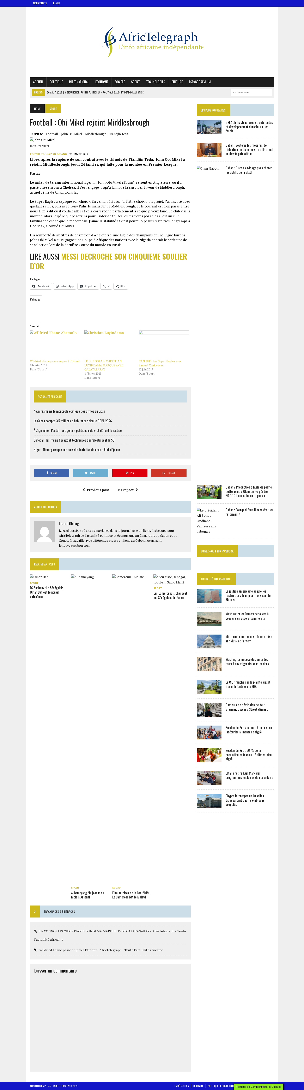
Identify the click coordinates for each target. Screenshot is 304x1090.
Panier (56, 3)
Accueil (38, 81)
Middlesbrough (95, 134)
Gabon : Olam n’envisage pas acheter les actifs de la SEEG (249, 170)
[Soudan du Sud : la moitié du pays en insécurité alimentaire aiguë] (209, 736)
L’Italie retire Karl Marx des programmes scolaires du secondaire (249, 775)
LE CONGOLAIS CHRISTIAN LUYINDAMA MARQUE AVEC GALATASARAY (103, 365)
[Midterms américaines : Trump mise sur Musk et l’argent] (209, 645)
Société (120, 81)
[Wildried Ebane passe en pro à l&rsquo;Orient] (55, 344)
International (79, 81)
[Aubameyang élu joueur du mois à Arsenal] (89, 882)
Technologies (155, 81)
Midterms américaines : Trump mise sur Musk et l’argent (249, 638)
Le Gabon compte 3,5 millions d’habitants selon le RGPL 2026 (73, 420)
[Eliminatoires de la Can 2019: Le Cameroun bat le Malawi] (131, 882)
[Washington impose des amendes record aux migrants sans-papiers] (209, 668)
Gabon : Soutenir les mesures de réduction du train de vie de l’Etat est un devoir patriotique (249, 149)
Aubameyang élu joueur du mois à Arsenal (87, 895)
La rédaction (182, 1086)
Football (52, 134)
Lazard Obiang (56, 154)
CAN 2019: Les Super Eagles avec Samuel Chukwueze (160, 363)
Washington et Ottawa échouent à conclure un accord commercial (247, 616)
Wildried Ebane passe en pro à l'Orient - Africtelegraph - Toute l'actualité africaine (101, 950)
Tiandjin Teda (118, 134)
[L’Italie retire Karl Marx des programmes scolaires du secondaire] (209, 782)
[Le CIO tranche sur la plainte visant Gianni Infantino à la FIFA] (209, 691)
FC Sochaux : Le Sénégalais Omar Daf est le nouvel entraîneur (46, 592)
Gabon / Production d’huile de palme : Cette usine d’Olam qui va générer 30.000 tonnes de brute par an (249, 491)
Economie (101, 81)
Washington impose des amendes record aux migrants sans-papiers (247, 661)
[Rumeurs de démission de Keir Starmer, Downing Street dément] (209, 713)
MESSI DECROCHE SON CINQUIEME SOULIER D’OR (108, 261)
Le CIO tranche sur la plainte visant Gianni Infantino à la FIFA (248, 684)
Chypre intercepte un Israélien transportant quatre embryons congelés (245, 800)
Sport (135, 81)
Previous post (98, 490)
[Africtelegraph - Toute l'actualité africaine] (152, 42)
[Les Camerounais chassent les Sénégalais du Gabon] (172, 582)
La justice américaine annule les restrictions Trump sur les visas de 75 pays (248, 595)
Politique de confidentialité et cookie (229, 1086)
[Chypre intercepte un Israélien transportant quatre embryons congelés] (209, 805)
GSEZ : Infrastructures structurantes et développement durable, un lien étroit (249, 127)
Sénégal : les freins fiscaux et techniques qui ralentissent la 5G (74, 440)
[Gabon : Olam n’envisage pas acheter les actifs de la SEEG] (209, 473)
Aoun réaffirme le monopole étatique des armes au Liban (69, 411)
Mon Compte (40, 3)
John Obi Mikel (71, 134)
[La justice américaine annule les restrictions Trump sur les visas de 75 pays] (209, 600)
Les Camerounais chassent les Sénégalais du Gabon (170, 595)
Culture (177, 81)
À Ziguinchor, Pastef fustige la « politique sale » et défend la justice (78, 430)
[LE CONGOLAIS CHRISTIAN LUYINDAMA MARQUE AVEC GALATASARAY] (109, 344)
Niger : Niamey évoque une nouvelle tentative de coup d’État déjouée (77, 449)
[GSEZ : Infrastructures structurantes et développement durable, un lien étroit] (209, 131)
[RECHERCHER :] (251, 91)
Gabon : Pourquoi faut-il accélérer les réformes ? (249, 512)
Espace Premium (200, 81)
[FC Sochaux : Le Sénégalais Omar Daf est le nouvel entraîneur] (39, 577)
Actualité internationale (216, 579)
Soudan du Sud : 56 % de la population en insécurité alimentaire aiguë (249, 755)
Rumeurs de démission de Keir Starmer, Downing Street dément (247, 707)
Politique (56, 81)
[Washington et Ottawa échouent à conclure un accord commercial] (209, 622)
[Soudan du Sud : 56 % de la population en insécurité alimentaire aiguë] (209, 759)
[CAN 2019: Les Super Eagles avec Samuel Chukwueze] (164, 344)
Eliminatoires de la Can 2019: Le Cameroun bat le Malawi (130, 895)
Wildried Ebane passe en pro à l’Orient (55, 361)
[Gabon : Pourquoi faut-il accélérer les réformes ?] (209, 531)
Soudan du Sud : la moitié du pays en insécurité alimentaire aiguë (249, 729)
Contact (198, 1086)
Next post (126, 490)
